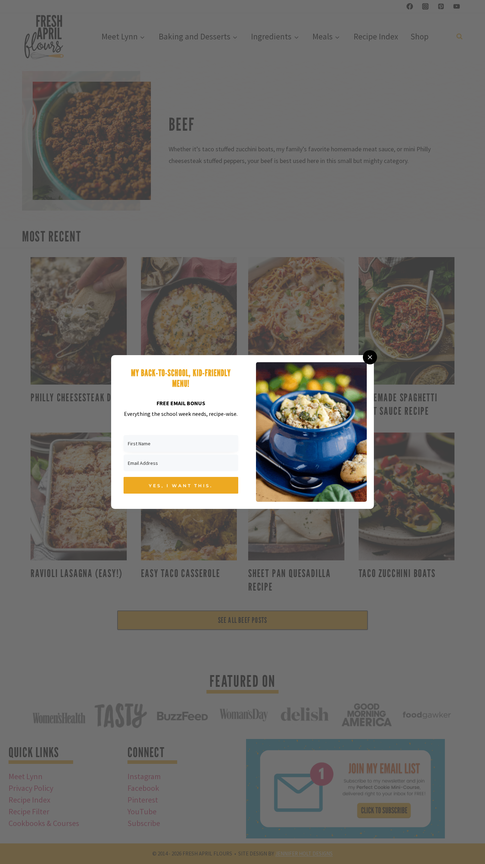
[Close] (370, 357)
